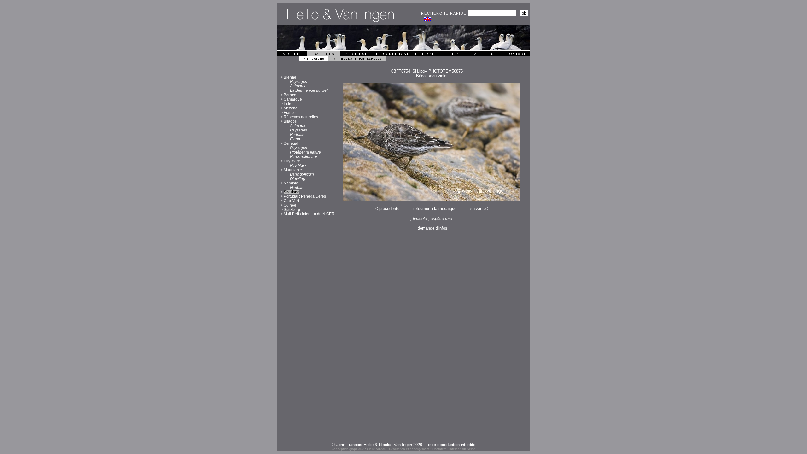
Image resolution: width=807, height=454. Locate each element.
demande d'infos (432, 228)
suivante (478, 208)
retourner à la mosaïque (434, 208)
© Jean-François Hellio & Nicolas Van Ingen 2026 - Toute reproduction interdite (403, 444)
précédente (389, 208)
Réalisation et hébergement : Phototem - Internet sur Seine (432, 449)
